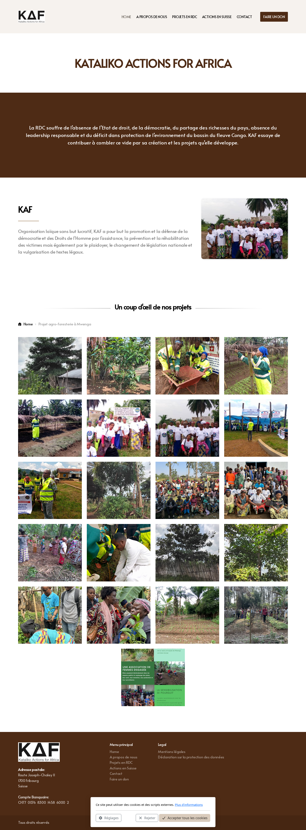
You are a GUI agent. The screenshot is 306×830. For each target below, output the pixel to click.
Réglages (111, 817)
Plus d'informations (189, 805)
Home (28, 323)
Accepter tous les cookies (188, 817)
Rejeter (149, 817)
